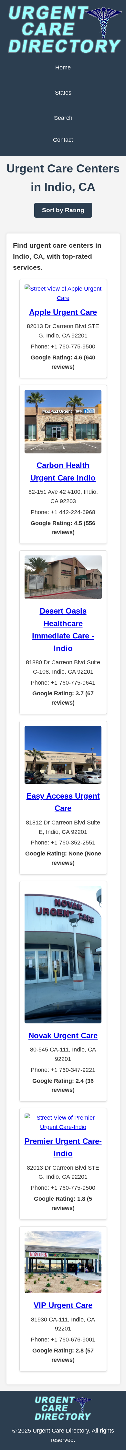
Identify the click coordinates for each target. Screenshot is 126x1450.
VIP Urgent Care (63, 1305)
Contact (63, 140)
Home (63, 67)
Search (63, 118)
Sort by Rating (63, 210)
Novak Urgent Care (63, 1035)
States (63, 92)
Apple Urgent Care (63, 312)
